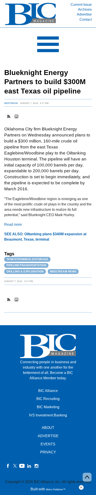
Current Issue (81, 4)
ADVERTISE (48, 436)
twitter (15, 465)
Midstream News (63, 271)
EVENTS (48, 444)
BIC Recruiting (48, 399)
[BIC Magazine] (30, 25)
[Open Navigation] (48, 45)
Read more (13, 224)
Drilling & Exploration (25, 271)
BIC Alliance (48, 391)
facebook (7, 465)
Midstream (11, 103)
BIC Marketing (48, 407)
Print (16, 116)
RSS (9, 116)
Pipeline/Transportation (26, 265)
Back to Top (87, 477)
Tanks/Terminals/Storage (27, 259)
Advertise (84, 14)
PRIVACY (48, 452)
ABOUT (48, 428)
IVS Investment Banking (48, 415)
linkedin (29, 465)
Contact (85, 19)
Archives (85, 9)
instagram (36, 465)
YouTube (22, 465)
